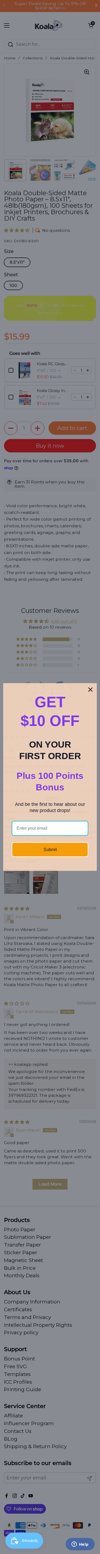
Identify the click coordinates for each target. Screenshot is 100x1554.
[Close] (90, 689)
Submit (50, 849)
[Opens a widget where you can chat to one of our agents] (80, 1544)
